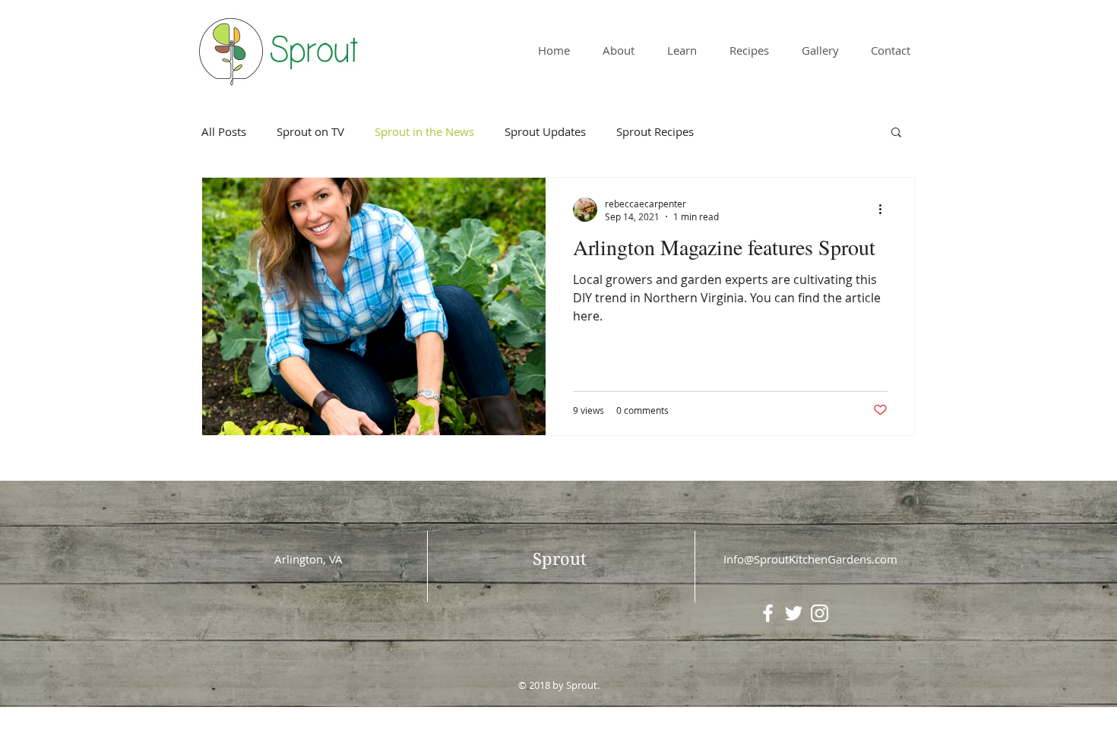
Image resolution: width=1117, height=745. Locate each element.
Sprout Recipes (655, 131)
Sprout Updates (545, 131)
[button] (896, 133)
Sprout (560, 559)
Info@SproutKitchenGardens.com (810, 559)
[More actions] (885, 209)
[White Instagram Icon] (819, 613)
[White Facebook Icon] (768, 613)
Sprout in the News (424, 131)
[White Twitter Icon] (793, 613)
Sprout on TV (310, 131)
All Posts (223, 131)
